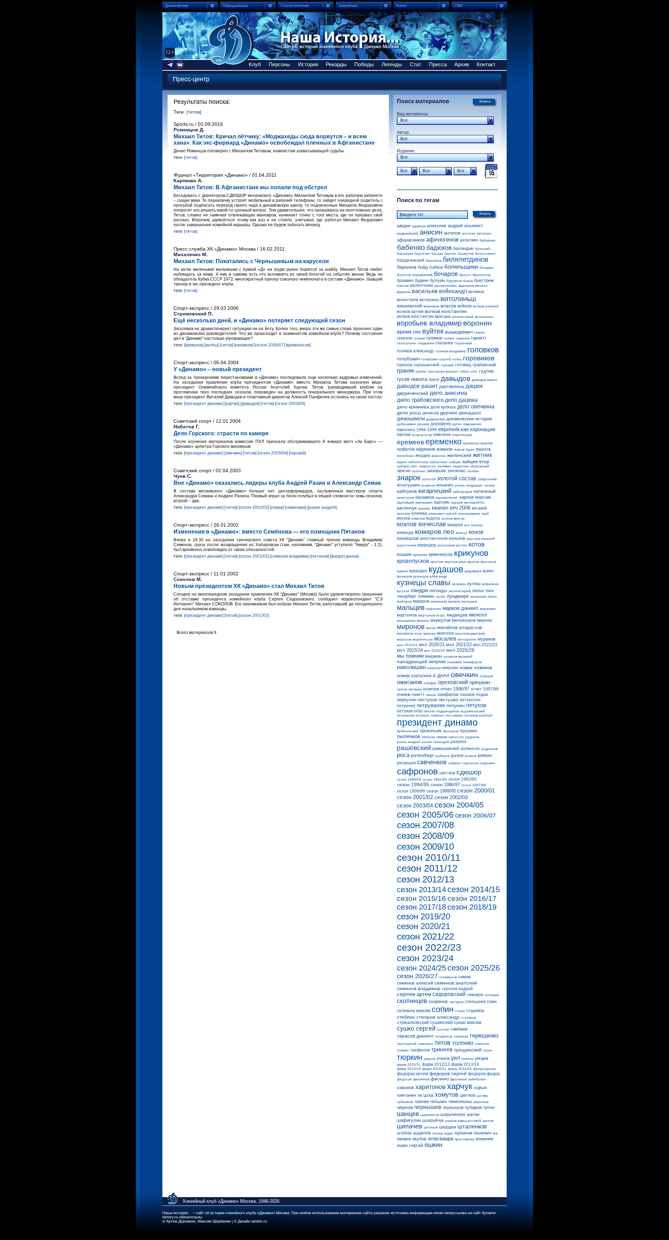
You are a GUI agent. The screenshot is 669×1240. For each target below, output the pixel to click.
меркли (423, 620)
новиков (483, 667)
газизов (404, 338)
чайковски (405, 1102)
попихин (437, 715)
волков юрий (463, 317)
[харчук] (231, 403)
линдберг (406, 596)
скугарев (456, 1002)
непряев (437, 661)
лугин (440, 596)
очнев (403, 694)
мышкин (433, 656)
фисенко (440, 1078)
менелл (478, 615)
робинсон (470, 748)
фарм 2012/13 (436, 1064)
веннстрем (407, 299)
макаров (421, 601)
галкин (449, 338)
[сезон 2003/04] (290, 403)
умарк (481, 1058)
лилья (478, 590)
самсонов (470, 763)
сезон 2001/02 (415, 797)
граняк (405, 370)
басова (437, 253)
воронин (477, 323)
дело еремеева (413, 406)
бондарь (486, 267)
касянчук (407, 508)
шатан (473, 1114)
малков (454, 601)
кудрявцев (472, 571)
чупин (489, 1107)
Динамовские (177, 5)
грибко (420, 371)
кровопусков (413, 561)
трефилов (420, 1050)
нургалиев (421, 675)
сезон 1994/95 (413, 784)
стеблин (406, 1017)
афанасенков (411, 240)
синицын (492, 995)
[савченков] (295, 507)
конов (476, 532)
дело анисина (448, 393)
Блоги (401, 5)
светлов (447, 773)
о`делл (441, 675)
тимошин (425, 1044)
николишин (411, 667)
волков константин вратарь (424, 316)
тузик (487, 1050)
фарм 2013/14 (465, 1064)
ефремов (425, 449)
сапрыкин (487, 763)
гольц (457, 359)
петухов (476, 705)
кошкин (404, 554)
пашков (467, 694)
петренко (406, 705)
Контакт (486, 64)
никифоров (472, 662)
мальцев (411, 607)
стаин (460, 1011)
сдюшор (469, 772)
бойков (436, 267)
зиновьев (436, 470)
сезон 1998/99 (411, 791)
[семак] (277, 507)
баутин (450, 253)
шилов (488, 1121)
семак (464, 976)
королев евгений (481, 539)
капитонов (405, 497)
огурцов (486, 676)
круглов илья (455, 562)
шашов (450, 1121)
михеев (429, 633)
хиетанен (406, 1095)
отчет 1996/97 (454, 688)
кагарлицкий (435, 491)
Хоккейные (347, 5)
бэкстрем (484, 280)
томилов (482, 1044)
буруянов (454, 281)
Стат (415, 64)
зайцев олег (407, 466)
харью (480, 1087)
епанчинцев (462, 435)
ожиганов (409, 682)
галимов (434, 338)
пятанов (428, 737)
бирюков (406, 267)
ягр (495, 1133)
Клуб (255, 64)
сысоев (443, 1029)
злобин (473, 471)
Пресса (438, 64)
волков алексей (486, 306)
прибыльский (407, 731)
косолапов (446, 545)
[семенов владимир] (289, 556)
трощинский (468, 1050)
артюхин (484, 233)
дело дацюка (461, 400)
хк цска (425, 1095)
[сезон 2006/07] (269, 345)
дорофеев (441, 423)
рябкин (485, 755)
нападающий (412, 661)
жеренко (438, 456)
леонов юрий (459, 591)
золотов (429, 479)
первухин (406, 699)
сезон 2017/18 (421, 907)
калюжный (484, 491)
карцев (457, 502)
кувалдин (418, 570)
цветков (467, 1095)
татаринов (443, 1036)
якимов (404, 1138)
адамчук (418, 226)
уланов (467, 1059)
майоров (404, 601)
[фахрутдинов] (344, 556)
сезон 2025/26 (473, 967)
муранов (486, 639)
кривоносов (441, 554)
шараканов (430, 1115)
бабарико (487, 240)
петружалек (431, 705)
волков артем (410, 311)
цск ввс (482, 1095)
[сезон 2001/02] (254, 556)
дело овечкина (475, 406)
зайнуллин (438, 462)
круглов (437, 562)
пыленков (408, 736)
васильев (425, 291)
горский (447, 365)
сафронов (417, 771)
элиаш (437, 1133)
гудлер (486, 371)
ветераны (429, 299)
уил (455, 1058)
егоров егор (422, 435)
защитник (461, 466)
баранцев (405, 253)
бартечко (422, 253)
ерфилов (406, 449)
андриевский (407, 233)
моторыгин (467, 639)
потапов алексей (478, 715)
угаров (443, 1058)
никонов (434, 668)
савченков (432, 762)
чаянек (422, 1101)
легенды (438, 590)
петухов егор (409, 711)
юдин (448, 1133)
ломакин (426, 596)
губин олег (469, 371)
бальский (482, 249)
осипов (431, 688)
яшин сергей (410, 1145)
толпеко (462, 1043)
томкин (403, 1050)
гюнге (434, 379)
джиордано (470, 413)
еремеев (410, 442)
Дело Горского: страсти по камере (221, 433)
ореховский (453, 682)
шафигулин (409, 1120)
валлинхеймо (446, 286)
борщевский (422, 275)
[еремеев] (243, 345)
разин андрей (409, 742)
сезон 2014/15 (473, 889)
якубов (419, 1138)
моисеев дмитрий (470, 633)
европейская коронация (466, 429)
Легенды (392, 64)
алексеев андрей (445, 225)
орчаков (415, 689)
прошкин (468, 730)
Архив (461, 64)
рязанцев (406, 762)
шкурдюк (447, 1127)
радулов (472, 737)
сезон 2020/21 (423, 926)
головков (483, 349)
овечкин (464, 675)
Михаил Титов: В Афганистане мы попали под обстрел (250, 187)
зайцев (455, 462)
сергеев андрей (457, 988)
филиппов (421, 1079)
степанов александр (437, 1017)
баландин (463, 248)
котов (477, 544)
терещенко (483, 1035)
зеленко (418, 471)
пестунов (427, 699)
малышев (469, 601)
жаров (459, 449)
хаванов (405, 1087)
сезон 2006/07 (475, 815)
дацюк (474, 386)
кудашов (446, 569)
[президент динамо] (203, 403)
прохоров (451, 731)
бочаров (446, 273)
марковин (488, 609)
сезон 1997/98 (473, 785)
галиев (419, 338)
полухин (422, 715)
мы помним (410, 656)
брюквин (405, 280)
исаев (489, 485)
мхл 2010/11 (407, 645)
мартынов (407, 615)
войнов (464, 306)
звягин (403, 470)
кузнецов (404, 576)
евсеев (403, 434)
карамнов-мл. (447, 497)
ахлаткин (469, 240)
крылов (473, 562)
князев (403, 518)
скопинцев (412, 1000)
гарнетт (478, 337)
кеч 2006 (460, 508)
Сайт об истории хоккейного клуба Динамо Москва (231, 40)
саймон (454, 763)
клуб (485, 513)
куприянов (490, 584)
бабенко (411, 247)
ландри (419, 590)
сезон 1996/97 (445, 784)
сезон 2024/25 (421, 968)
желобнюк (405, 456)
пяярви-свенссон (450, 737)
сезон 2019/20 (423, 916)
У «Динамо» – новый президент (218, 369)
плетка (429, 711)
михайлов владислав (459, 627)
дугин (457, 424)
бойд (423, 267)
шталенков (472, 1126)
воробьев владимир (429, 323)
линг (489, 590)
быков (468, 281)
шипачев (409, 1126)
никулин (450, 667)
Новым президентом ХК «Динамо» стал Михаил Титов (249, 586)
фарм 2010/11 (409, 1064)
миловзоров (464, 620)
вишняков (431, 306)
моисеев (445, 633)
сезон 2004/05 (459, 805)
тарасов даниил (415, 1036)
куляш (473, 583)
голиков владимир (450, 351)
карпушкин (424, 502)
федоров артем (412, 1073)
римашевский (445, 748)
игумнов (428, 485)
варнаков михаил (473, 286)
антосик (468, 233)
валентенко (421, 285)
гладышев (425, 343)
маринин (433, 609)
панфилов (448, 694)
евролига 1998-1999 (417, 429)
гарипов (462, 338)
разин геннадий (435, 742)
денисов (430, 413)
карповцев (405, 502)
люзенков (478, 596)
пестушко (448, 699)
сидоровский (449, 994)
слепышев (475, 1001)
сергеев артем (414, 994)
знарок (409, 477)
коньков (457, 538)
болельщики (461, 266)
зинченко (456, 470)
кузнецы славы (424, 582)
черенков (481, 1102)
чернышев (427, 1107)
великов (476, 291)
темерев (461, 1036)
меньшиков (406, 620)
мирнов (484, 620)
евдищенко (472, 424)
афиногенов (442, 239)
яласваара (440, 1138)
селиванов (448, 977)
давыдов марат (485, 380)
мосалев (445, 639)
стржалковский (413, 1022)
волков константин (446, 311)
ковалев (418, 518)
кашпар (424, 508)
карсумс (442, 502)
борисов (404, 275)
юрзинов (463, 1132)
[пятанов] (319, 556)
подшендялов (447, 711)
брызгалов (481, 275)
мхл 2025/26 (460, 650)
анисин (431, 232)
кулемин (459, 584)
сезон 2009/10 (425, 846)
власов (448, 305)
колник (476, 525)
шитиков (431, 1127)
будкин (422, 280)
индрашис (474, 485)
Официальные (235, 5)
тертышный (406, 1044)
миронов (411, 626)
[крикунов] (193, 345)
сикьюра (475, 994)
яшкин (433, 1144)
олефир (430, 683)
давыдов (455, 378)
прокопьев (430, 730)
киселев (403, 513)
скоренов (438, 1001)
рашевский (414, 747)
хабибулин (477, 1079)
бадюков (439, 247)
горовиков (478, 358)
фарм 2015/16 (409, 1069)
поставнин (454, 715)
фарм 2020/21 (434, 1069)
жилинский (459, 455)
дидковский (435, 419)
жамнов (445, 449)
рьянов (470, 756)
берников (433, 260)
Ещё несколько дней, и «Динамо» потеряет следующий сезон (259, 320)
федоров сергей (448, 1073)
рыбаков (442, 756)
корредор (426, 545)
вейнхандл (453, 291)
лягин (492, 596)
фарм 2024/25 (460, 1069)
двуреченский (412, 393)
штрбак (404, 1133)
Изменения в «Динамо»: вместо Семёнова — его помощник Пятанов (269, 532)
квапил (440, 508)
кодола (433, 518)
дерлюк (448, 412)
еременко (443, 441)
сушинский (441, 1022)
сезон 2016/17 (472, 898)
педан (482, 694)
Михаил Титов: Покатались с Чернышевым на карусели (251, 261)
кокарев (455, 524)
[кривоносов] (298, 345)
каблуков (407, 491)
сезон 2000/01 (476, 790)
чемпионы (460, 1101)
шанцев (408, 1113)
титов (443, 1042)
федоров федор (484, 1073)
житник (482, 455)
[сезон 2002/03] (254, 507)
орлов (402, 689)
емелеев (442, 434)
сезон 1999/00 (441, 791)
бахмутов (466, 253)
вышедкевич (459, 332)
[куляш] (212, 345)
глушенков (463, 343)
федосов (404, 1079)
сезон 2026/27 (417, 976)
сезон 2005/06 (425, 814)
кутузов (403, 591)
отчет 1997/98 (485, 689)
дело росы (409, 412)
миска (431, 628)
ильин (460, 485)
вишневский (409, 305)
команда (405, 532)
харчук (459, 1086)
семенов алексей (415, 983)
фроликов (458, 1079)
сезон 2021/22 (425, 936)
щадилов (422, 1133)
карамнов (424, 497)
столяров (468, 1017)
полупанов (405, 715)
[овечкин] (233, 453)
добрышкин (406, 424)
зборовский (479, 466)
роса (403, 755)
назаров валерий (457, 656)
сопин (443, 1009)
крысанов (488, 562)
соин (492, 1001)
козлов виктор (453, 518)
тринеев (442, 1050)
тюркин (409, 1057)
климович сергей (443, 513)
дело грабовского (420, 400)
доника (423, 424)
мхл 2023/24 (410, 650)
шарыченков (452, 1114)
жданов (483, 449)
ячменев (484, 1138)
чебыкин (438, 1101)
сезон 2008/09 (425, 836)
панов (431, 695)
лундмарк (458, 596)
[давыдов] (250, 403)
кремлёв (420, 555)
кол (467, 525)
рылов (457, 755)
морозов (404, 639)
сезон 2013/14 (421, 889)
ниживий (454, 662)
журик (402, 462)
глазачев (444, 342)
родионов (489, 749)
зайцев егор (475, 461)
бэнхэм (403, 286)
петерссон (470, 699)
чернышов (453, 1107)
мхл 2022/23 (485, 644)
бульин (437, 280)
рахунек (458, 741)
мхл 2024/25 (434, 650)
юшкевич (482, 1133)
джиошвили (411, 418)
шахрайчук (433, 1120)
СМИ (458, 5)
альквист (473, 225)
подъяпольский (472, 711)
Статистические (294, 5)
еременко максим (478, 443)
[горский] (297, 453)
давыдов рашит (417, 386)
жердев (422, 455)
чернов (405, 1107)
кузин (488, 570)
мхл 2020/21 (432, 644)
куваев (402, 571)
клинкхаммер (469, 513)
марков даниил (460, 608)
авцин (403, 225)
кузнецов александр (430, 576)
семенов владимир (418, 988)
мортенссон (423, 639)
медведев (457, 615)
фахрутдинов (484, 1069)
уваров (429, 1059)
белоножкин (485, 253)
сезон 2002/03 (451, 797)
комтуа (461, 533)
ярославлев (464, 1139)
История (308, 64)
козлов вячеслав (421, 524)
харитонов (430, 1087)
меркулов (440, 620)
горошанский (426, 364)
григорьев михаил (443, 371)
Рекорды (336, 64)
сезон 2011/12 (427, 868)
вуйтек (433, 331)
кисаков (479, 508)
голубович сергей (436, 359)
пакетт (418, 694)
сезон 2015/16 (421, 898)
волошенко (484, 317)
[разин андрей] (322, 507)
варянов (403, 292)
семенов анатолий (456, 983)
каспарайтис (474, 502)
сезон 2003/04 (415, 806)
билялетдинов (466, 259)
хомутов (447, 1094)
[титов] (193, 112)
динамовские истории (469, 418)
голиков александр (415, 351)
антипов (452, 233)
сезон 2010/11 (429, 857)
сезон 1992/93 (462, 779)
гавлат (479, 332)
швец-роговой (469, 1121)
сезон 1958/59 (409, 779)
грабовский (484, 364)
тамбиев (459, 1029)
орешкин (479, 682)
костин (461, 545)
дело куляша (443, 407)
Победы (364, 64)
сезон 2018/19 (472, 907)
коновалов (408, 538)
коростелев (406, 545)
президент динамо (437, 722)
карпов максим (475, 497)
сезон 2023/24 (425, 958)
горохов (404, 364)
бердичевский (410, 260)
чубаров (473, 1107)
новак (466, 667)
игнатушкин (408, 485)
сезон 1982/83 (435, 779)
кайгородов (462, 491)
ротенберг (422, 755)
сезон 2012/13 (425, 879)
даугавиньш (451, 386)
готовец (463, 364)
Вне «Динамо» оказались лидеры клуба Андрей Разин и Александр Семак (277, 483)
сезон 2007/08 (425, 825)
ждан (470, 449)
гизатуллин (406, 343)
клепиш (419, 513)
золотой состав (456, 478)
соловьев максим (413, 1010)
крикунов (471, 553)
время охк (409, 332)
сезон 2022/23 (429, 947)
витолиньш (458, 299)
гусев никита (412, 379)
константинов (433, 538)
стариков (475, 1010)
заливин (444, 466)
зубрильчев (487, 479)
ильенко (444, 485)
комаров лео (434, 531)
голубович (408, 358)
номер (403, 675)
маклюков (439, 601)
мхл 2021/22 (459, 644)
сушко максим (467, 1022)
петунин (455, 705)
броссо (465, 275)
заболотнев (418, 462)
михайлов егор (409, 633)
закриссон (427, 466)
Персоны (279, 64)
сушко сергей (416, 1028)
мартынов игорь (431, 615)
